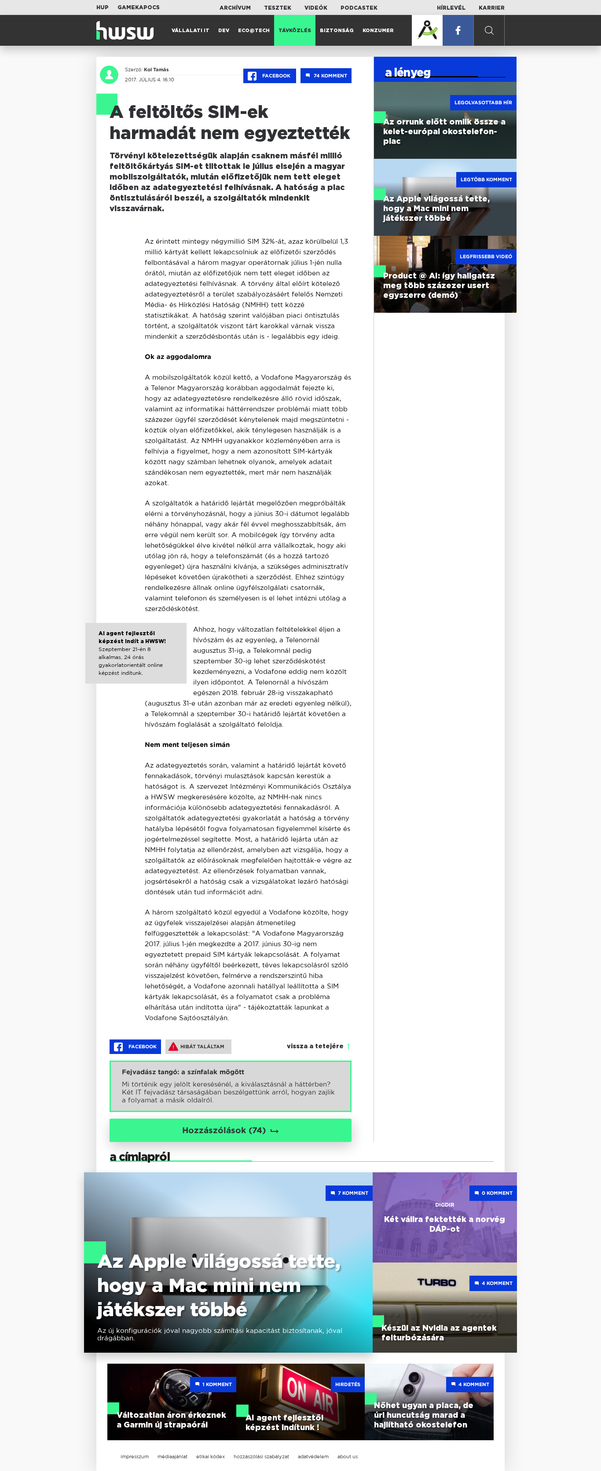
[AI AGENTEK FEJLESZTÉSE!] (427, 30)
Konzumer (378, 30)
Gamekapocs (138, 7)
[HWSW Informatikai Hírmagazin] (125, 30)
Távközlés (295, 30)
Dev (223, 30)
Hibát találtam (202, 1046)
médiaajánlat (172, 1456)
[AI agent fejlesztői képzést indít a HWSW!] (136, 661)
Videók (315, 8)
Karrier (492, 8)
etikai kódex (210, 1456)
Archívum (235, 8)
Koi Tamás (156, 69)
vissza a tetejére (315, 1046)
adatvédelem (313, 1456)
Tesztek (277, 8)
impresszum (135, 1456)
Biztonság (337, 30)
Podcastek (359, 8)
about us (347, 1456)
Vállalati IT (190, 30)
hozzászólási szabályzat (261, 1456)
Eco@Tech (254, 30)
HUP (102, 7)
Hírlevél (451, 8)
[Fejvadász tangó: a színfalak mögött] (230, 1086)
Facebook (276, 76)
